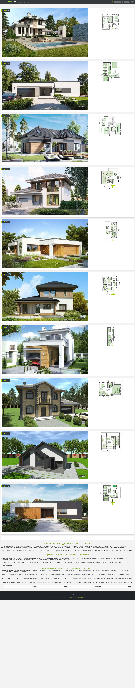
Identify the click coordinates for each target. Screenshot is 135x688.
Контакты (117, 2)
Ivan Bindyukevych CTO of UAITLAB (81, 594)
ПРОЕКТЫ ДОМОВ (23, 2)
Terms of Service (80, 597)
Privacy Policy (72, 597)
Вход (126, 2)
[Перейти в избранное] (132, 1)
